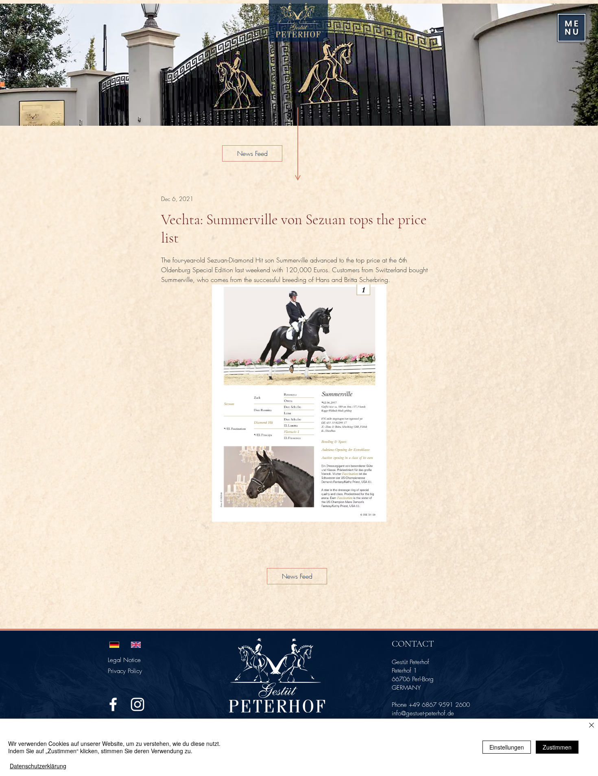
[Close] (591, 726)
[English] (135, 644)
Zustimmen (557, 747)
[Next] (581, 65)
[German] (114, 644)
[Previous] (17, 65)
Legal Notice (124, 660)
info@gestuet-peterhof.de (423, 713)
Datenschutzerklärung (38, 766)
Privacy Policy (125, 671)
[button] (571, 28)
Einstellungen (506, 747)
